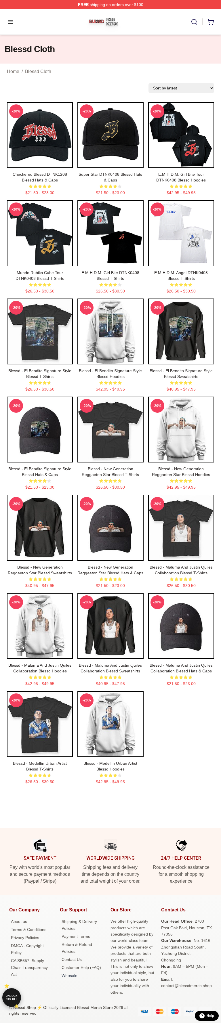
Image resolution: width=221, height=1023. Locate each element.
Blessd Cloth (38, 71)
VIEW (40, 162)
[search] (194, 21)
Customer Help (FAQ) (81, 967)
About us (19, 921)
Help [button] (210, 1016)
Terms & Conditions (28, 929)
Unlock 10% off (12, 998)
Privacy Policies (25, 937)
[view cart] (210, 21)
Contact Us (72, 959)
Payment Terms (76, 936)
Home (13, 71)
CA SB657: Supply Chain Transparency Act (29, 967)
